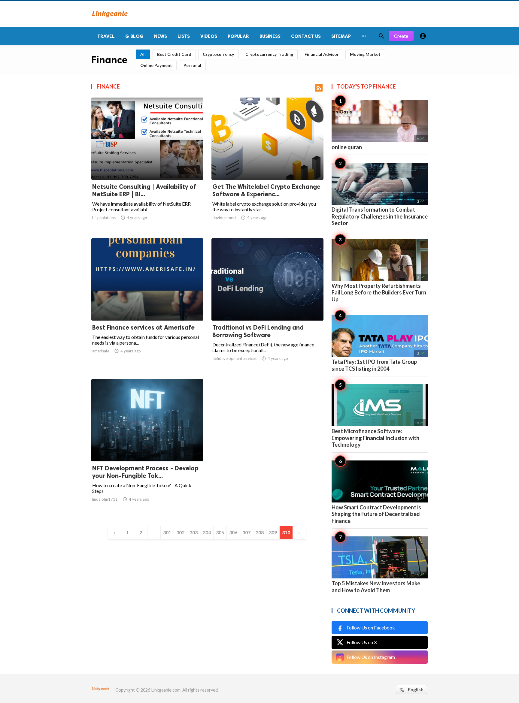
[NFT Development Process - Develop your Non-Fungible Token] (147, 445)
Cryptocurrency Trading (269, 54)
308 (260, 532)
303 (194, 532)
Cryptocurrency (218, 54)
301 (167, 532)
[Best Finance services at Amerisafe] (147, 305)
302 (180, 532)
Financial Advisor (322, 54)
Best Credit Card (174, 54)
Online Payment (156, 65)
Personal (192, 65)
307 (246, 532)
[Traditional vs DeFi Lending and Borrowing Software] (267, 305)
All (143, 54)
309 (273, 532)
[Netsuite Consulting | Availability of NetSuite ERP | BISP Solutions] (147, 164)
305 (220, 532)
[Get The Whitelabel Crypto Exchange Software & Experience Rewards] (267, 164)
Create (401, 36)
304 (207, 532)
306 (233, 532)
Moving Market (365, 54)
